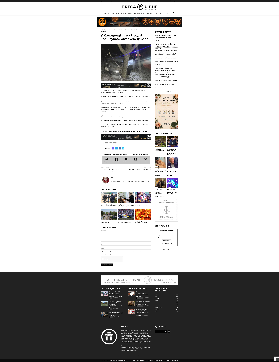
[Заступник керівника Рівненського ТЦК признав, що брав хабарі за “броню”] (126, 197)
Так (159, 235)
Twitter (145, 162)
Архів (133, 360)
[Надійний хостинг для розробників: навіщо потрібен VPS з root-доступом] (172, 183)
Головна (103, 29)
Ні (158, 237)
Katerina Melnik (107, 41)
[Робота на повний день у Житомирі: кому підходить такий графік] (104, 314)
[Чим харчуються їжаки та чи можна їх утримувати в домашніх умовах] (131, 303)
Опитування (143, 360)
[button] (170, 13)
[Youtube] (177, 1)
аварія (106, 143)
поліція (114, 143)
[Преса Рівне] (139, 6)
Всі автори (150, 360)
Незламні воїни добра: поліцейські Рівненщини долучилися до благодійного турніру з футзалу (166, 44)
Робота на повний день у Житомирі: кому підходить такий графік (116, 314)
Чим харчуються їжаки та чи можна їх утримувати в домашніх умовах (143, 303)
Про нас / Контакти (148, 1)
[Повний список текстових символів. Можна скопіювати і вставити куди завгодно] (131, 293)
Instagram (136, 162)
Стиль (166, 13)
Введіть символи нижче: (107, 254)
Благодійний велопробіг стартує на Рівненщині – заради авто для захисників (166, 62)
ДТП (111, 143)
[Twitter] (175, 1)
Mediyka (110, 360)
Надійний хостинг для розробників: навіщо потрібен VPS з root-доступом (172, 192)
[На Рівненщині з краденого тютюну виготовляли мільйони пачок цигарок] (109, 197)
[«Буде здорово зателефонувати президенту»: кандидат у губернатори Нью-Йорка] (172, 141)
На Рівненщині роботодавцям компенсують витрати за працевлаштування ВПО (165, 76)
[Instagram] (170, 1)
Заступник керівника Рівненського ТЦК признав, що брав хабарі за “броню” (126, 205)
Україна (111, 13)
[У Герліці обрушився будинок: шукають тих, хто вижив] (143, 214)
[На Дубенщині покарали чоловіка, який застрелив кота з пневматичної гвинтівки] (160, 162)
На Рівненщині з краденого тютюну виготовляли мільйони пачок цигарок (108, 205)
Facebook (116, 162)
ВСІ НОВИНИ (166, 91)
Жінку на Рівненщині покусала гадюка (159, 149)
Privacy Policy (175, 360)
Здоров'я (137, 13)
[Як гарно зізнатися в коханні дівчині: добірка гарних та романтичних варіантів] (131, 311)
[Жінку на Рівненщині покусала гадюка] (160, 141)
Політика (123, 13)
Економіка (150, 13)
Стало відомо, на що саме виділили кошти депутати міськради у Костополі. (166, 86)
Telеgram (106, 162)
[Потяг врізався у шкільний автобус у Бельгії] (109, 214)
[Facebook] (168, 1)
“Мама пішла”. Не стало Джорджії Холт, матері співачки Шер (140, 170)
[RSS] (172, 1)
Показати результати (166, 243)
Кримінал (158, 13)
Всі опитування (167, 249)
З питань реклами (157, 1)
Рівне (117, 13)
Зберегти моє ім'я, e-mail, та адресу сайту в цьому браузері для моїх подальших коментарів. (126, 251)
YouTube (126, 162)
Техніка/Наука (158, 307)
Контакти (167, 360)
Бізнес (130, 13)
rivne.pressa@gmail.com (137, 355)
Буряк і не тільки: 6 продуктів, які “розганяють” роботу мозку (110, 170)
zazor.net (123, 360)
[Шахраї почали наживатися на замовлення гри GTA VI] (143, 197)
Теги (138, 360)
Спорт (143, 13)
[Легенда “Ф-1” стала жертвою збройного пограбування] (126, 214)
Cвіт (105, 13)
